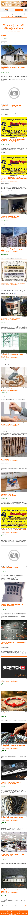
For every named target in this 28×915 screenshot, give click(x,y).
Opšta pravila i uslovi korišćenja (13, 913)
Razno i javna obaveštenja (9, 70)
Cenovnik (24, 913)
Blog (17, 911)
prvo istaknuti (11, 42)
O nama (13, 911)
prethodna (5, 906)
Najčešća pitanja (6, 911)
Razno (16, 70)
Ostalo (2, 70)
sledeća (23, 906)
